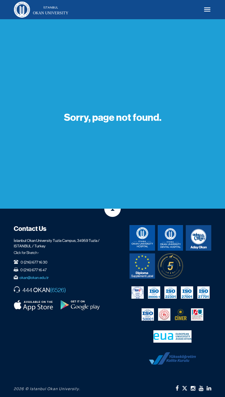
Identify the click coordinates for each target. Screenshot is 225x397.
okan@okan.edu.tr (34, 277)
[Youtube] (201, 388)
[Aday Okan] (198, 238)
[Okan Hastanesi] (142, 238)
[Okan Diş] (170, 238)
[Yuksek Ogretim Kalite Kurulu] (170, 266)
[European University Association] (172, 336)
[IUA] (197, 314)
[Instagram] (193, 388)
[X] (184, 387)
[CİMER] (181, 314)
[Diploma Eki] (142, 266)
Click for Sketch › (26, 252)
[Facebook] (177, 388)
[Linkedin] (209, 388)
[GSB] (164, 314)
